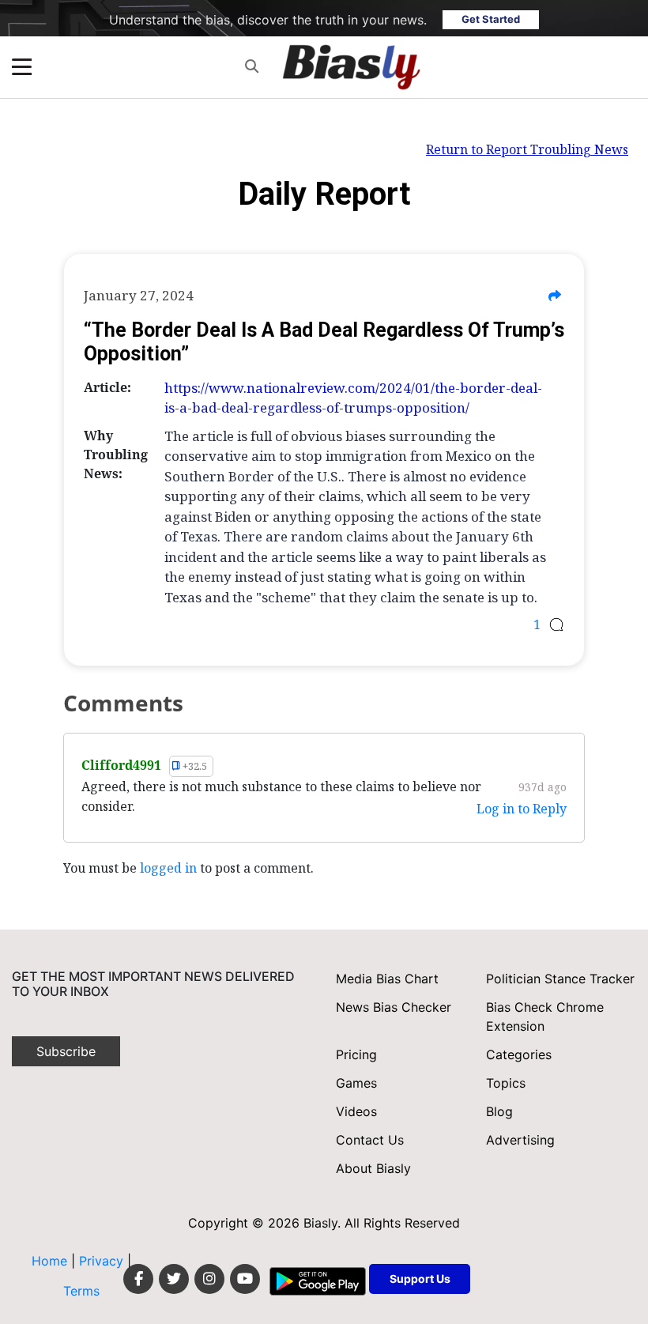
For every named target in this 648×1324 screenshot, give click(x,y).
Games (356, 1083)
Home (49, 1261)
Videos (356, 1111)
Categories (519, 1054)
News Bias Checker (393, 1007)
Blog (499, 1111)
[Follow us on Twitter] (174, 1279)
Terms (81, 1291)
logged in (168, 868)
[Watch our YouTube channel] (245, 1279)
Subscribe (66, 1051)
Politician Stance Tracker (560, 978)
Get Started (491, 19)
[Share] (554, 295)
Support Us (420, 1278)
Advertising (520, 1140)
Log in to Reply (522, 808)
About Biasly (373, 1168)
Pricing (356, 1054)
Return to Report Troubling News (527, 149)
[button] (251, 67)
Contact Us (370, 1140)
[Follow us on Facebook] (138, 1279)
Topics (506, 1083)
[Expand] (22, 66)
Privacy (103, 1261)
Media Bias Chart (387, 978)
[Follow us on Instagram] (209, 1279)
